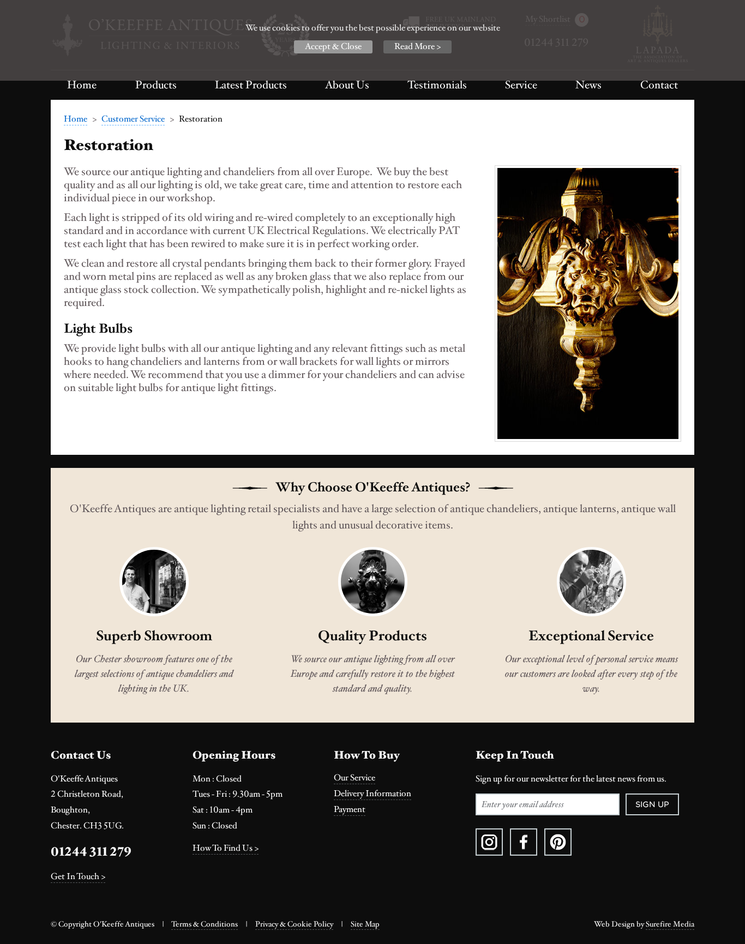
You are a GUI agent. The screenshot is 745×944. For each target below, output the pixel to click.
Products (156, 85)
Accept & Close (333, 46)
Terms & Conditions (204, 924)
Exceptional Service (591, 636)
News (588, 85)
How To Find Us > (226, 848)
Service (521, 85)
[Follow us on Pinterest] (558, 842)
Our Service (354, 778)
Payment (349, 809)
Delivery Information (372, 793)
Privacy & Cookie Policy (294, 924)
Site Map (365, 924)
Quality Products (372, 636)
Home (82, 85)
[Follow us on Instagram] (489, 842)
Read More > (417, 46)
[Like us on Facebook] (523, 842)
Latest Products (251, 85)
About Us (347, 85)
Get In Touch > (78, 876)
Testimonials (437, 85)
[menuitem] (82, 85)
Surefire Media (670, 924)
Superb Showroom (154, 636)
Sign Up (652, 804)
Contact (659, 85)
